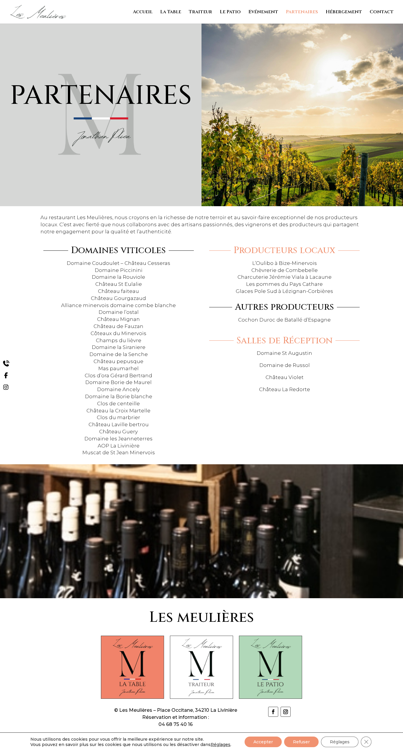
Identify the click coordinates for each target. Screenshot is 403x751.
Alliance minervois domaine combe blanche (118, 305)
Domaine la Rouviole (118, 277)
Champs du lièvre (118, 340)
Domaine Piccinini (118, 270)
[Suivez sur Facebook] (273, 712)
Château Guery (118, 431)
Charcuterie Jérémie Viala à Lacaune (284, 277)
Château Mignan (118, 319)
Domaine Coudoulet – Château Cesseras (118, 263)
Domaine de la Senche (118, 354)
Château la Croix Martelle (118, 411)
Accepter (263, 742)
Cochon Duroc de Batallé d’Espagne (284, 320)
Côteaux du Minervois (118, 333)
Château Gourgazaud (118, 298)
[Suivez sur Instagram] (286, 712)
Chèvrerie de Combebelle (284, 270)
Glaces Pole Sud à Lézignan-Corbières (284, 291)
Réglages (220, 744)
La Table (170, 12)
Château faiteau (118, 291)
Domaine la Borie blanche (118, 396)
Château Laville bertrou (119, 424)
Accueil (143, 12)
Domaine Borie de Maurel (118, 382)
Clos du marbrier (118, 417)
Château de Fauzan (118, 326)
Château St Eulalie (118, 284)
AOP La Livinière (119, 446)
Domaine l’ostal (119, 312)
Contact (382, 12)
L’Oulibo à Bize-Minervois (284, 263)
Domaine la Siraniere (118, 347)
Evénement (263, 12)
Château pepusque (118, 361)
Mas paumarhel (118, 368)
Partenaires (302, 12)
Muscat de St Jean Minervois (118, 452)
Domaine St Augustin (284, 353)
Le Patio (230, 12)
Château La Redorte (284, 389)
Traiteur (200, 12)
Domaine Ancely (118, 389)
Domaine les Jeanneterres (118, 439)
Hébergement (344, 12)
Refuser (301, 742)
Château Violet (285, 377)
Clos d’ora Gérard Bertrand (118, 375)
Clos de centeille (118, 403)
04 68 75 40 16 (175, 724)
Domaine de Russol (284, 365)
